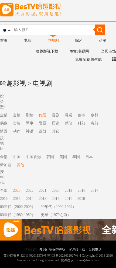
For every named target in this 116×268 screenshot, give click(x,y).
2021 (42, 191)
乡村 (94, 115)
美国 (63, 157)
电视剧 (53, 41)
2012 (55, 199)
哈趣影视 (13, 83)
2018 (81, 191)
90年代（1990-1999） (58, 207)
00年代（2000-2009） (17, 207)
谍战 (42, 131)
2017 (94, 191)
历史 (55, 123)
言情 (17, 115)
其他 (20, 165)
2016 (4, 199)
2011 (68, 199)
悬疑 (68, 115)
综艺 (79, 41)
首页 (4, 41)
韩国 (50, 157)
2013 (42, 199)
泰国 (76, 157)
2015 (17, 199)
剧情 (29, 115)
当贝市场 (108, 51)
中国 (17, 157)
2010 (81, 199)
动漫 (102, 41)
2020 (55, 191)
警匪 (42, 123)
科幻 (81, 123)
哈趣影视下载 (47, 51)
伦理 (42, 115)
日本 (89, 157)
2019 (68, 191)
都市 (81, 115)
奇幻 (94, 123)
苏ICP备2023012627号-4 (64, 255)
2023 (17, 191)
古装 (17, 123)
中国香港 (33, 157)
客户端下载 (77, 249)
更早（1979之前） (56, 215)
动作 (17, 131)
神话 (29, 131)
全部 (4, 191)
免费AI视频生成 (88, 59)
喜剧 (55, 115)
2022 (29, 191)
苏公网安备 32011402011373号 (25, 255)
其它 (55, 131)
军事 (29, 123)
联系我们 (30, 249)
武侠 (68, 123)
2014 (29, 199)
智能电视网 (79, 51)
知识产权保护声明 (52, 249)
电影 (27, 41)
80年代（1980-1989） (17, 215)
